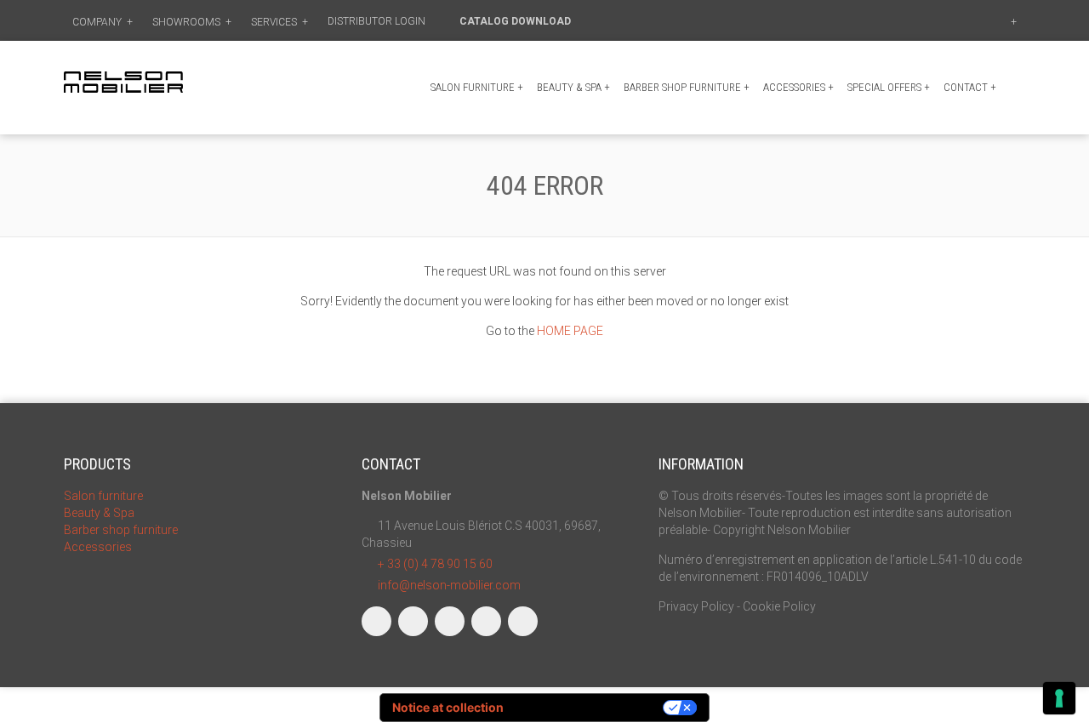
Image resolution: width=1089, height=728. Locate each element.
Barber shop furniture (687, 87)
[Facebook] (376, 621)
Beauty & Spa (573, 87)
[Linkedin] (450, 621)
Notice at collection (448, 707)
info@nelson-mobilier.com (449, 585)
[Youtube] (486, 621)
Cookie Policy (779, 606)
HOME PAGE (570, 331)
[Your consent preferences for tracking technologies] (1059, 698)
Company (102, 22)
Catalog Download (516, 21)
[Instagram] (413, 621)
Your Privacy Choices (590, 707)
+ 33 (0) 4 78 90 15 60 (435, 564)
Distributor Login (378, 21)
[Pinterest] (523, 621)
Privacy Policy (696, 606)
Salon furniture (476, 87)
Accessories (798, 87)
